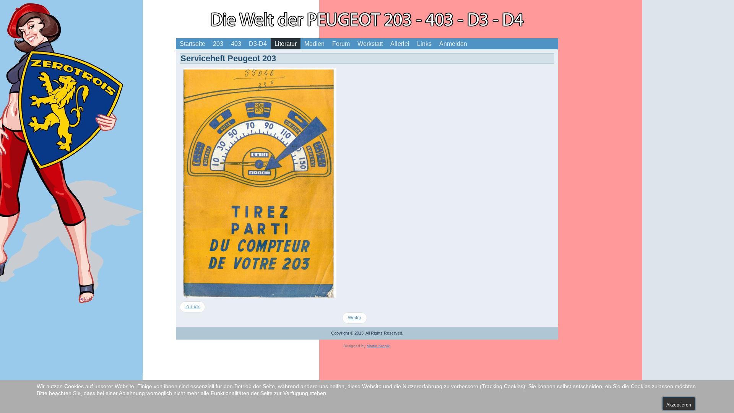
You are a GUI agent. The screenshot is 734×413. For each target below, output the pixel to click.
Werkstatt (370, 44)
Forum (341, 44)
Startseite (192, 44)
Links (424, 44)
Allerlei (399, 44)
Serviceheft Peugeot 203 (228, 58)
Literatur (285, 44)
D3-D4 (258, 44)
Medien (314, 44)
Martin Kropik (378, 346)
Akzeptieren (678, 405)
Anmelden (453, 44)
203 (218, 44)
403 (236, 44)
